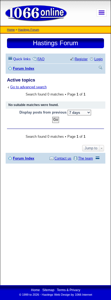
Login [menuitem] (98, 59)
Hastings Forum (28, 29)
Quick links (22, 59)
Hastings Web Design (56, 294)
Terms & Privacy (68, 290)
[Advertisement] (55, 224)
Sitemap (48, 290)
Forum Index (23, 158)
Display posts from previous (43, 112)
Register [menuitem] (81, 59)
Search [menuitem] (101, 68)
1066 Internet (83, 294)
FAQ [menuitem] (40, 59)
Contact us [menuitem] (62, 158)
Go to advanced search (28, 87)
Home (11, 29)
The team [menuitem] (85, 158)
